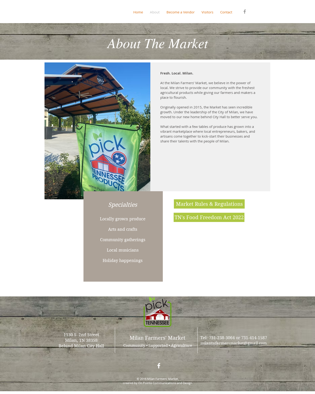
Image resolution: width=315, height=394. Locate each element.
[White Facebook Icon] (158, 365)
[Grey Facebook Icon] (244, 11)
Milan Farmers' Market (157, 338)
